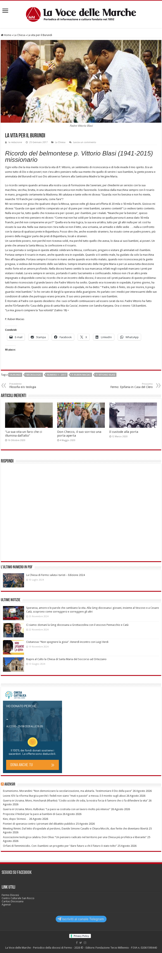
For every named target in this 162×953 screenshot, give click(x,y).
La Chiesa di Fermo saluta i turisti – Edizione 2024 (55, 575)
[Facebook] (77, 942)
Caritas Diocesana (12, 901)
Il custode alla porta (123, 432)
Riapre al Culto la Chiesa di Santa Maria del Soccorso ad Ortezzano (66, 659)
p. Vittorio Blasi (105, 374)
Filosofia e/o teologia (22, 386)
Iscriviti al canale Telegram (83, 919)
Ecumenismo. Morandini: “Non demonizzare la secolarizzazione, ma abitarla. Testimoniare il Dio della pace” (67, 790)
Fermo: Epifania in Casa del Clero (131, 386)
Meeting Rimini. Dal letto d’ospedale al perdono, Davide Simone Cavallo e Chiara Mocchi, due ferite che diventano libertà (75, 828)
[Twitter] (80, 942)
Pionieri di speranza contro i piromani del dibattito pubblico (39, 823)
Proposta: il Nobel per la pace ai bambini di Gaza (32, 814)
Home (7, 35)
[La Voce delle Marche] (81, 14)
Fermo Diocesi (10, 895)
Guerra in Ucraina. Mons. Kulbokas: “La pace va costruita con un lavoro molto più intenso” (56, 809)
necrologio (33, 374)
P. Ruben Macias (81, 374)
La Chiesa (19, 35)
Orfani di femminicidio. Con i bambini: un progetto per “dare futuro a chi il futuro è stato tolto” (60, 845)
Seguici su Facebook (17, 872)
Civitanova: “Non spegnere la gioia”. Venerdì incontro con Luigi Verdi (67, 641)
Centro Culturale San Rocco (18, 898)
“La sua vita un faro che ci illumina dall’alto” (23, 433)
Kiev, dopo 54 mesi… (15, 818)
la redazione (15, 142)
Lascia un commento (84, 142)
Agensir (9, 784)
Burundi (15, 374)
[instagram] (85, 942)
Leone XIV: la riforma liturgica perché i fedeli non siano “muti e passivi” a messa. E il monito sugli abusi (64, 795)
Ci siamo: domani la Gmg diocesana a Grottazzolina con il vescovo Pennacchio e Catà (77, 624)
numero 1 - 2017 (56, 374)
